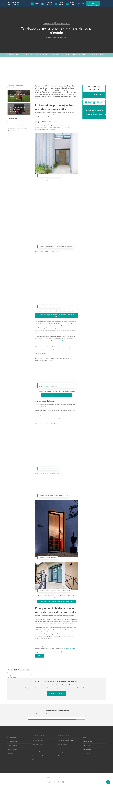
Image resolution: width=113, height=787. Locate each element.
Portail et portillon (49, 3)
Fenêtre (37, 3)
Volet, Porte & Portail (62, 23)
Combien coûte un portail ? (14, 121)
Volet (83, 757)
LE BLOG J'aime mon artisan (10, 54)
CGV (58, 755)
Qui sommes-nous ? (12, 737)
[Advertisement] (56, 72)
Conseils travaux (49, 23)
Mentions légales (11, 764)
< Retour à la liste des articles (15, 85)
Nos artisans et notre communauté (41, 748)
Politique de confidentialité (14, 761)
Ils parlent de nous (12, 749)
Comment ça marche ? (38, 740)
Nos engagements (12, 745)
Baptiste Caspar (52, 37)
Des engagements (62, 752)
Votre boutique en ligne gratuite (65, 740)
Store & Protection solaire (59, 54)
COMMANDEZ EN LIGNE (56, 693)
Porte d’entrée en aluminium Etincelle (48, 468)
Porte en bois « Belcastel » (45, 175)
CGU (33, 759)
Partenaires (10, 753)
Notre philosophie (12, 741)
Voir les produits (11, 677)
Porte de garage (72, 3)
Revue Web (28, 54)
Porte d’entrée (61, 3)
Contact (9, 757)
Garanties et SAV (36, 752)
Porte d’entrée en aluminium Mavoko (48, 557)
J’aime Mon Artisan (96, 54)
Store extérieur (86, 753)
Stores (83, 3)
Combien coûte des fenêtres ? (15, 126)
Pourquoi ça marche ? (38, 744)
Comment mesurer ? (37, 755)
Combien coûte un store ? (14, 124)
